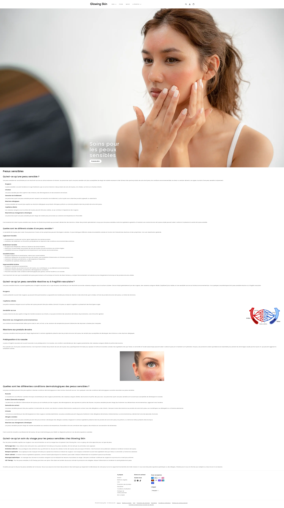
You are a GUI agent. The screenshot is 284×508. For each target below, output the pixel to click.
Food (121, 4)
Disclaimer (120, 486)
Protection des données (124, 484)
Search (119, 477)
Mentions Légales (122, 480)
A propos (136, 4)
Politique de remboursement (122, 491)
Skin (113, 4)
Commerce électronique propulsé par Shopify (141, 504)
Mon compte (121, 495)
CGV (118, 482)
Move (128, 4)
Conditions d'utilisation (124, 489)
